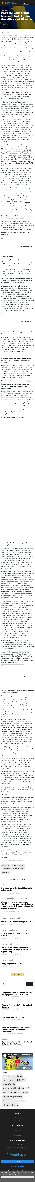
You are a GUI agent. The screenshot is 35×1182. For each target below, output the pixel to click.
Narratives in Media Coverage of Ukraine (17, 922)
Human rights (6, 868)
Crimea (12, 1076)
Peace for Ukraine (11, 1092)
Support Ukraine (18, 898)
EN (27, 3)
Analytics (17, 1130)
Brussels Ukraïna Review (17, 1145)
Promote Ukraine (7, 898)
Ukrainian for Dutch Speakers (17, 1148)
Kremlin (27, 1088)
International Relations (13, 1088)
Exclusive (4, 918)
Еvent (26, 898)
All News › (17, 974)
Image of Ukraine (18, 868)
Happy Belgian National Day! (12, 964)
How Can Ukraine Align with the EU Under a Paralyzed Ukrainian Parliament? (16, 1030)
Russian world (8, 1101)
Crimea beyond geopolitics (13, 1017)
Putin (19, 44)
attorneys (18, 690)
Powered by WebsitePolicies (7, 1179)
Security (17, 1121)
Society (6, 10)
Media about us (6, 944)
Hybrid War (20, 1080)
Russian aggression (12, 1096)
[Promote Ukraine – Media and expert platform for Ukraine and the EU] (9, 3)
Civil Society (6, 865)
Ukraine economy (20, 1101)
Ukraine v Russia (10, 1105)
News (2, 10)
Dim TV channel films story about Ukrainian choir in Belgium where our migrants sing (16, 950)
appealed (27, 202)
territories (11, 214)
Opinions (17, 1136)
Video (25, 944)
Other (3, 884)
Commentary (5, 32)
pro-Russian (27, 844)
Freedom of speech (17, 865)
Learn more (21, 1174)
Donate (17, 1161)
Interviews (17, 1133)
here (29, 381)
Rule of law (6, 872)
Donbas (20, 1076)
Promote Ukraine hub (17, 1166)
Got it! (17, 1177)
